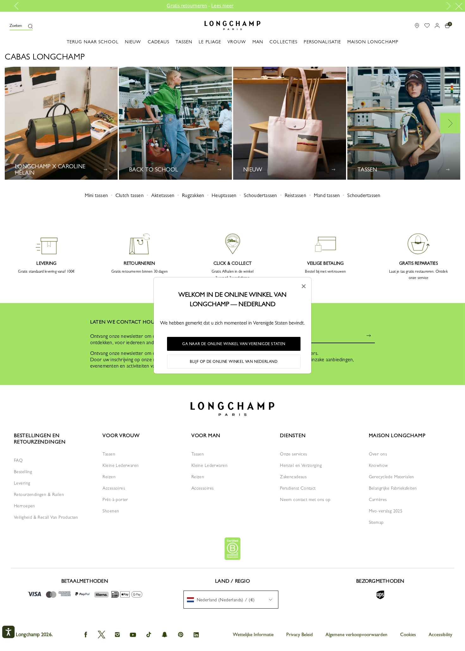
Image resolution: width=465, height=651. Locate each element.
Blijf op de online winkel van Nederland (233, 361)
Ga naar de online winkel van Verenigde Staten (233, 344)
